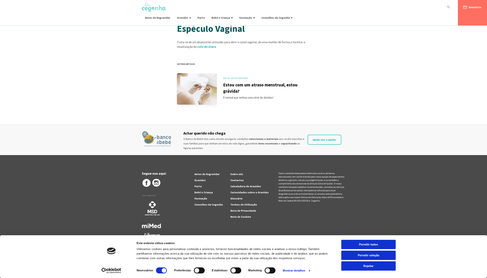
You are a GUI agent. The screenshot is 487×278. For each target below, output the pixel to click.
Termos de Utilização (243, 204)
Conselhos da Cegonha (275, 17)
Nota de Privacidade (243, 210)
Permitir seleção (368, 255)
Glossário (236, 198)
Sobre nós (236, 174)
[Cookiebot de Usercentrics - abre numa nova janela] (111, 270)
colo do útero (206, 47)
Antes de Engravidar (157, 17)
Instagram (156, 183)
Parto (201, 17)
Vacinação (245, 17)
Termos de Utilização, (311, 197)
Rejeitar (368, 266)
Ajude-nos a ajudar (324, 139)
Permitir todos (368, 244)
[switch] (195, 270)
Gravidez (182, 17)
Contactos (237, 180)
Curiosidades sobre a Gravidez (249, 192)
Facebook (146, 183)
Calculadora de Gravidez (245, 186)
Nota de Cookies (240, 216)
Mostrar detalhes (294, 270)
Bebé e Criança (221, 17)
